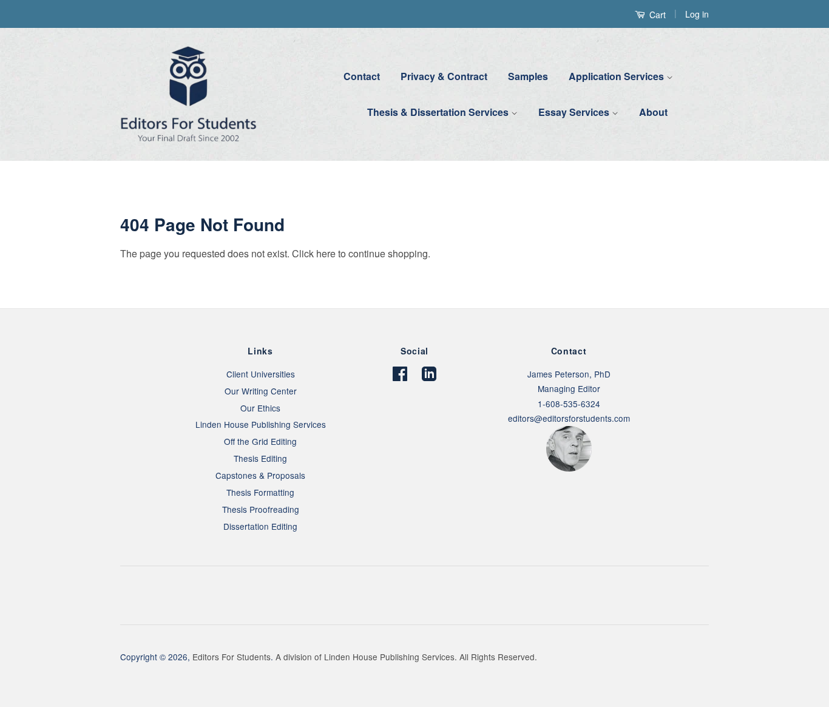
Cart (656, 14)
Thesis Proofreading (260, 509)
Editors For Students (231, 657)
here (326, 253)
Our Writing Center (261, 391)
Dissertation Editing (260, 526)
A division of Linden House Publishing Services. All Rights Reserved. (406, 657)
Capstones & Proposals (260, 475)
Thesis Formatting (260, 492)
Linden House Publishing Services (260, 424)
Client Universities (260, 374)
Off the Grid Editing (260, 441)
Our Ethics (260, 408)
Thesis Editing (260, 458)
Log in (697, 14)
